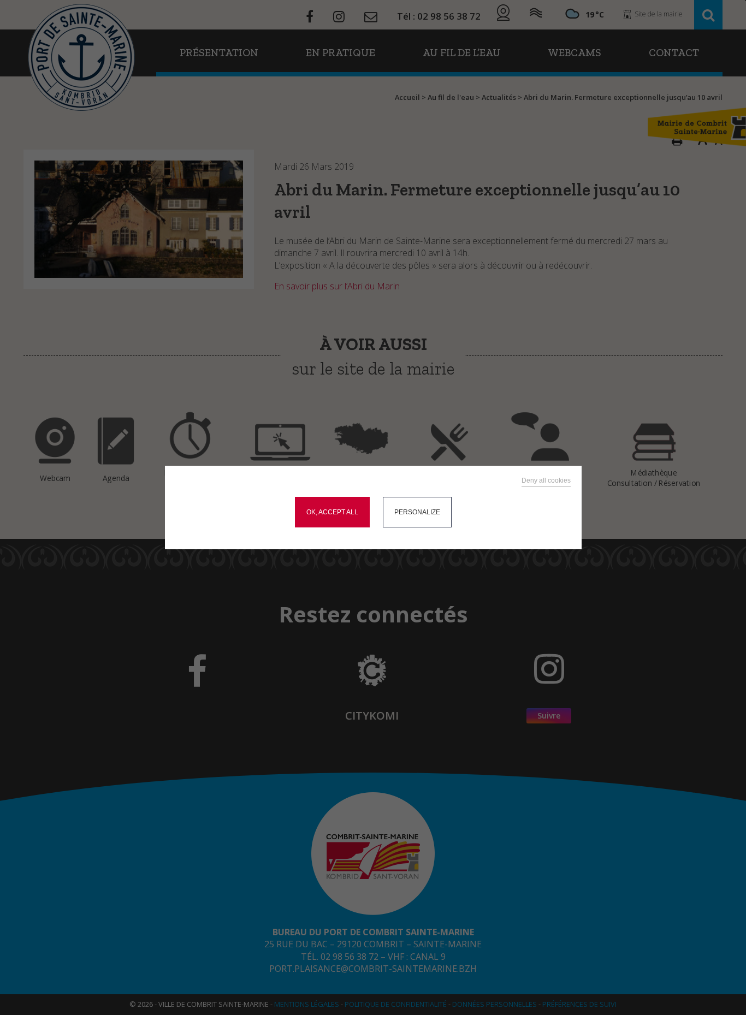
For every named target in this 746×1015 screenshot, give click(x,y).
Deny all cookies (546, 480)
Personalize (417, 512)
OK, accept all (332, 512)
